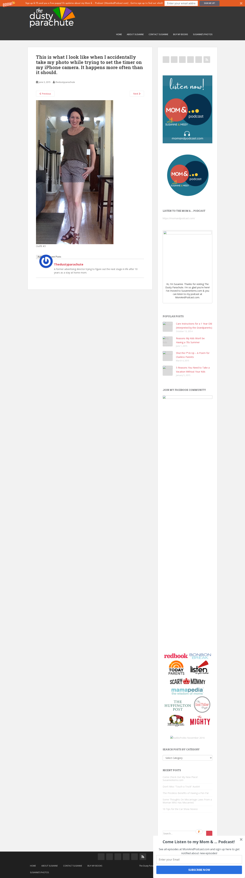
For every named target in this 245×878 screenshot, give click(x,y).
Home (119, 34)
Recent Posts (54, 256)
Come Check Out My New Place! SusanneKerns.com (180, 778)
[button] (122, 3)
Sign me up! (209, 3)
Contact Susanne (158, 34)
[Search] (209, 833)
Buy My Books (180, 34)
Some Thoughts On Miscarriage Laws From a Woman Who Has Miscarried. (187, 801)
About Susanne (135, 34)
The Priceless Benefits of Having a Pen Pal (185, 793)
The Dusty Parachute (148, 865)
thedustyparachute (65, 82)
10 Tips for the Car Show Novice (180, 809)
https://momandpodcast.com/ (179, 218)
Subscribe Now (199, 870)
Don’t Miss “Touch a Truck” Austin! (181, 786)
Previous (46, 93)
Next (136, 93)
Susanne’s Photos (202, 34)
